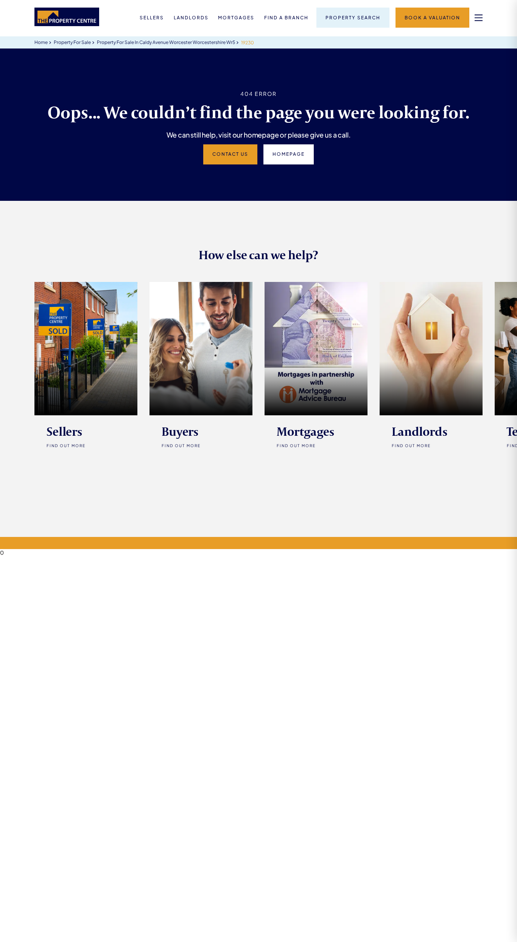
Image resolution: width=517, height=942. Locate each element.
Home (41, 42)
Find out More (66, 445)
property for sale (72, 42)
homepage (289, 154)
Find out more (181, 445)
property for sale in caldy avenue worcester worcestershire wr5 (166, 42)
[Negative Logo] (66, 23)
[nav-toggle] (479, 18)
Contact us (230, 154)
